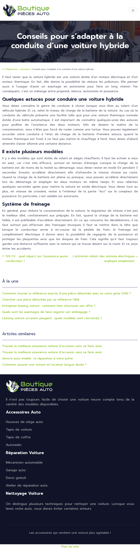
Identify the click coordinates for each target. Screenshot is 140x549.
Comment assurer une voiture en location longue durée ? (44, 364)
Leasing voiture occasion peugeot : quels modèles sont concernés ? (52, 318)
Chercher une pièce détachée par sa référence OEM (40, 299)
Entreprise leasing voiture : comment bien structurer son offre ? (49, 306)
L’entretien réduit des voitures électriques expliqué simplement (104, 258)
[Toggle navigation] (133, 10)
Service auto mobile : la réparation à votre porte (37, 358)
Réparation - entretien (18, 69)
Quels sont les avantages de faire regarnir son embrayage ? (46, 312)
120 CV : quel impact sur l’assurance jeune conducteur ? (36, 258)
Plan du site (70, 546)
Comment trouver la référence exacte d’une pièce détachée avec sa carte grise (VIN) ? (66, 293)
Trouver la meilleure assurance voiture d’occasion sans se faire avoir (52, 346)
